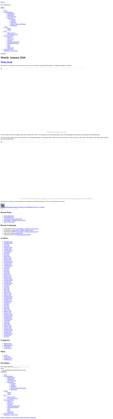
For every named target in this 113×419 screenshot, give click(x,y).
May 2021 (6, 307)
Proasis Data (10, 18)
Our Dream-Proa (11, 16)
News (5, 10)
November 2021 (8, 298)
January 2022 (7, 295)
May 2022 (6, 289)
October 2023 (7, 264)
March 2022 (7, 292)
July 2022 (6, 286)
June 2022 (6, 287)
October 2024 (7, 249)
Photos (9, 28)
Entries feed (7, 356)
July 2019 (6, 336)
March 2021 (7, 310)
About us (9, 37)
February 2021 (8, 311)
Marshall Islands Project (13, 42)
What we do (10, 39)
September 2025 (8, 243)
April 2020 (7, 323)
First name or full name (7, 366)
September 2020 (8, 319)
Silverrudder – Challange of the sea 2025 (14, 220)
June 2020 (6, 321)
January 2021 (7, 313)
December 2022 (8, 278)
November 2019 (8, 330)
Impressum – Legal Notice (11, 50)
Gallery (6, 27)
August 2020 (7, 320)
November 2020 (8, 316)
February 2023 (8, 275)
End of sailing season (9, 221)
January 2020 (7, 327)
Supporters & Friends (12, 43)
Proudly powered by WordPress (27, 417)
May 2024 (6, 255)
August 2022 (7, 284)
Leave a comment (39, 207)
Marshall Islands (8, 345)
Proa (5, 31)
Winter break (6, 62)
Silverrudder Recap (9, 216)
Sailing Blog (10, 15)
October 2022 (7, 281)
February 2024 (8, 258)
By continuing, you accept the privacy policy (14, 370)
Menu (2, 7)
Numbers (13, 21)
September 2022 (8, 283)
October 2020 (7, 317)
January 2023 (7, 277)
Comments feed (8, 358)
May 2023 (6, 271)
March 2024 (7, 256)
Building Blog (11, 13)
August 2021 (7, 302)
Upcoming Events (8, 49)
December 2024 (8, 247)
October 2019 (7, 332)
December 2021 (8, 296)
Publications (10, 47)
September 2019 (8, 333)
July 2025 (6, 244)
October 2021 (7, 299)
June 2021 (6, 305)
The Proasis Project (9, 36)
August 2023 (7, 267)
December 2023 (8, 261)
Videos (9, 30)
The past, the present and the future (13, 219)
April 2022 (7, 290)
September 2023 (8, 265)
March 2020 (7, 324)
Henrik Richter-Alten (10, 207)
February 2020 (8, 326)
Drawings (13, 19)
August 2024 (7, 252)
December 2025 (8, 241)
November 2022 (8, 280)
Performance (14, 25)
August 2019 (7, 335)
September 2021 (8, 301)
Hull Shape (13, 22)
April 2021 (7, 308)
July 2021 (6, 304)
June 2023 (6, 270)
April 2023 (7, 273)
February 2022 (8, 293)
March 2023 (7, 274)
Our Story (9, 40)
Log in (5, 355)
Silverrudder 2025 (8, 217)
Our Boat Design (8, 12)
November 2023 (8, 262)
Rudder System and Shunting (18, 24)
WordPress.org (8, 359)
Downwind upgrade (17, 233)
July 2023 (6, 268)
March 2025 (7, 246)
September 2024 (8, 250)
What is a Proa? (11, 33)
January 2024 (7, 259)
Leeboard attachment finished (23, 234)
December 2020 (8, 314)
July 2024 (6, 253)
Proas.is (3, 2)
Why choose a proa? (12, 34)
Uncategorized (8, 348)
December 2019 (8, 329)
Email (2, 368)
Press (8, 46)
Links (8, 45)
